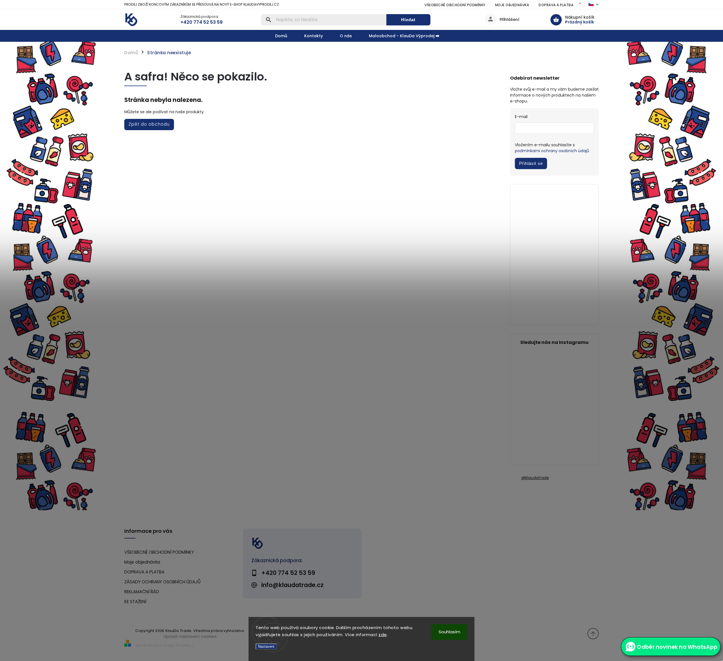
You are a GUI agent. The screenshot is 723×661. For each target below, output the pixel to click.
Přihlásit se (531, 163)
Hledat (408, 19)
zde (382, 635)
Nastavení (266, 646)
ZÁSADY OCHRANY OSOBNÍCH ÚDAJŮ (162, 582)
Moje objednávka (512, 5)
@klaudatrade (535, 478)
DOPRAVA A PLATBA (556, 5)
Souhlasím (449, 632)
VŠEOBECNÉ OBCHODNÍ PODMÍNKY (454, 5)
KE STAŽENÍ (135, 602)
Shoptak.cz (184, 645)
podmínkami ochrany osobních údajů (552, 151)
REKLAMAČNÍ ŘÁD (141, 592)
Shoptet (154, 645)
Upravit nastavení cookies (190, 636)
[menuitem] (285, 36)
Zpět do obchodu (149, 124)
